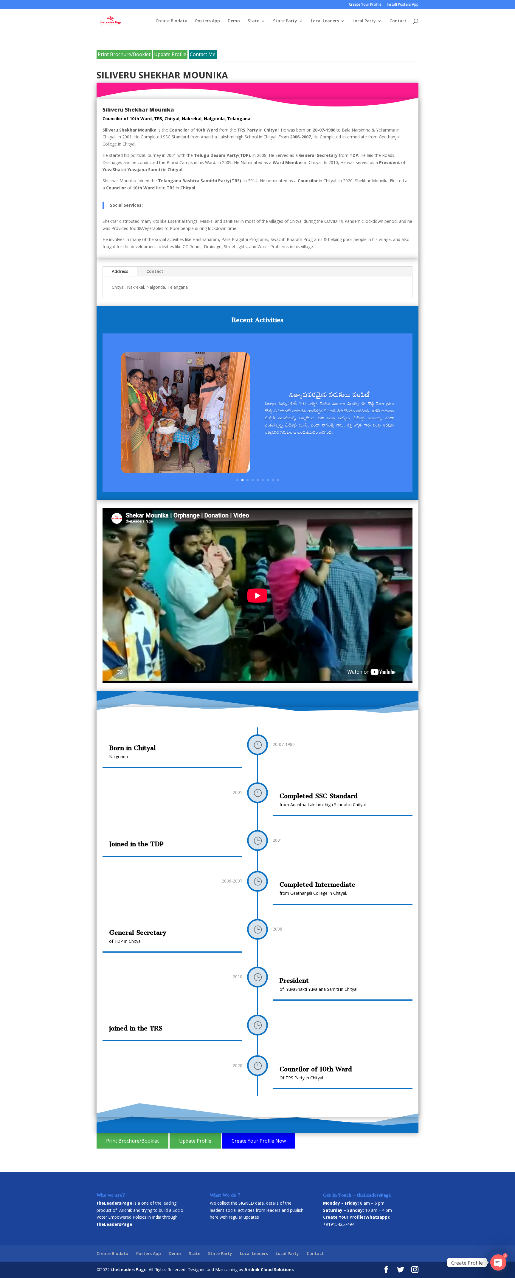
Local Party (364, 21)
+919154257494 (338, 1224)
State (253, 21)
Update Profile (170, 54)
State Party (285, 21)
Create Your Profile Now (259, 1141)
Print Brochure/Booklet (124, 54)
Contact (398, 21)
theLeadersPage (129, 1269)
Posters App (207, 21)
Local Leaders (325, 21)
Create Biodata (171, 21)
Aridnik (125, 1210)
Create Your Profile (365, 5)
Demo (234, 21)
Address (120, 271)
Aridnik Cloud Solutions (269, 1269)
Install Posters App (402, 5)
